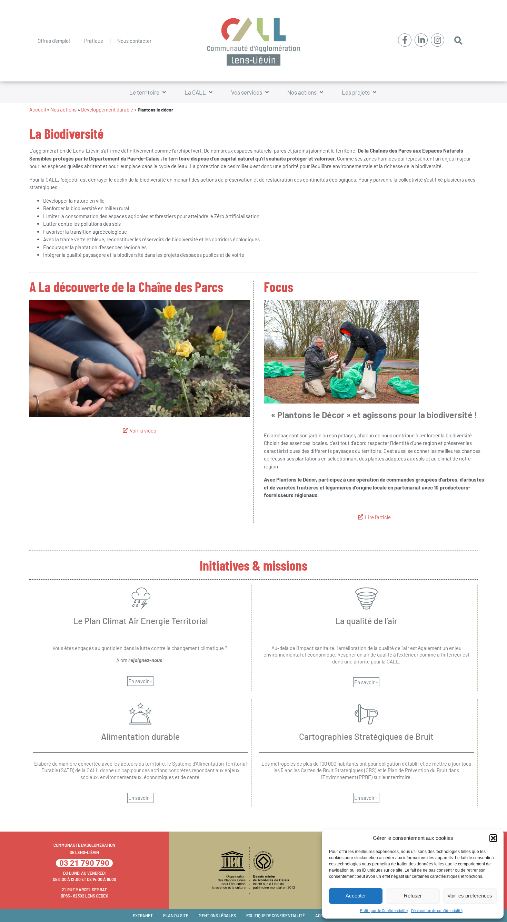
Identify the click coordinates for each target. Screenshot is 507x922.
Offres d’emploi (54, 41)
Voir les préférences (469, 896)
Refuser (413, 896)
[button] (493, 838)
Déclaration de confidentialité (437, 910)
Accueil (37, 109)
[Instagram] (437, 40)
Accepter (356, 896)
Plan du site (175, 915)
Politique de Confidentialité (384, 910)
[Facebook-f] (404, 40)
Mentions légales (217, 915)
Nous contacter (134, 41)
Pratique (93, 41)
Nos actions (63, 109)
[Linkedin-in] (421, 40)
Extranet (143, 915)
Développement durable (107, 109)
